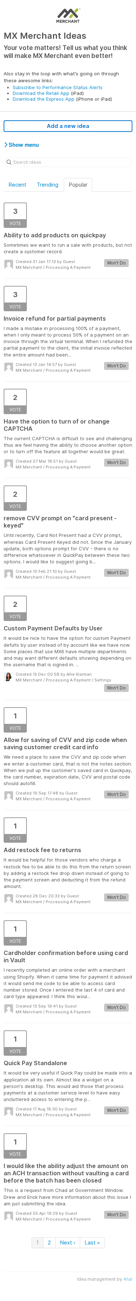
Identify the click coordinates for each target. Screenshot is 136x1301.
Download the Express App (43, 99)
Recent (17, 184)
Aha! (127, 1279)
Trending (47, 184)
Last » (92, 1242)
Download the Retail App (41, 93)
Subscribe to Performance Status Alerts (58, 87)
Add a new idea (68, 125)
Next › (67, 1242)
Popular (78, 184)
